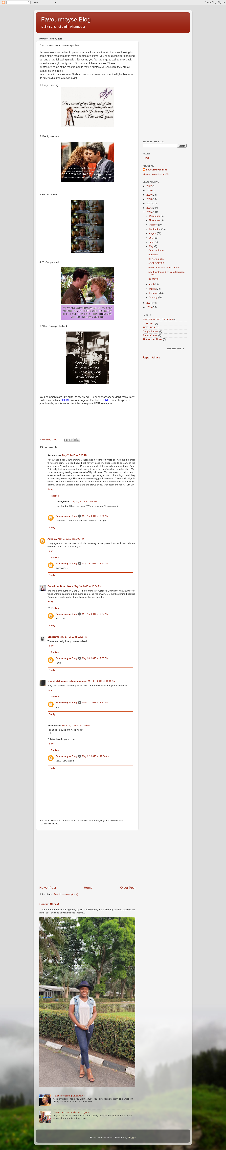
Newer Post (47, 887)
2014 (149, 303)
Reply (50, 489)
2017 (149, 203)
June (152, 242)
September (155, 229)
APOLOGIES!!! (156, 263)
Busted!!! (153, 254)
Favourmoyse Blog (66, 19)
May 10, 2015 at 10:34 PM (88, 586)
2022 (149, 186)
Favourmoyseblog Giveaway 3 (69, 1095)
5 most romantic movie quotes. (164, 267)
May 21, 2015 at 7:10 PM (95, 702)
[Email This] (65, 440)
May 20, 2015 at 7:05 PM (95, 658)
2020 (149, 190)
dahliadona (148, 323)
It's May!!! (153, 279)
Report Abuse (151, 357)
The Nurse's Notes (152, 339)
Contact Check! (49, 904)
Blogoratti (53, 637)
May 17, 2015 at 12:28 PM (73, 637)
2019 (149, 195)
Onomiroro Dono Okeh (60, 586)
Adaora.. (52, 539)
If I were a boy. (156, 259)
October (153, 224)
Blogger (132, 1137)
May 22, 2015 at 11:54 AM (96, 756)
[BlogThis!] (68, 440)
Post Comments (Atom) (66, 894)
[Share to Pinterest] (78, 440)
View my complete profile (156, 174)
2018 (149, 199)
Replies (55, 496)
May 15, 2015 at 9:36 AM (95, 516)
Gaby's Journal (150, 331)
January (153, 297)
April (151, 284)
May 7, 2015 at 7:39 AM (74, 455)
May (151, 246)
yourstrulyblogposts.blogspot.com (67, 681)
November (155, 220)
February (154, 293)
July (151, 238)
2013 (149, 307)
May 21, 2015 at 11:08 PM (76, 725)
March (152, 289)
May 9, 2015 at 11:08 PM (71, 539)
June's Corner (150, 335)
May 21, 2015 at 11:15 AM (101, 681)
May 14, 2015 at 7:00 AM (83, 501)
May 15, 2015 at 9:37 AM (95, 563)
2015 (149, 212)
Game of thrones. (157, 250)
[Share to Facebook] (75, 440)
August (153, 233)
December (155, 216)
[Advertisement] (87, 858)
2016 (149, 208)
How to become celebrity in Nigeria (71, 1112)
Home (88, 887)
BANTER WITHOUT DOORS (158, 319)
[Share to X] (71, 440)
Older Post (127, 887)
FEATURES (149, 327)
